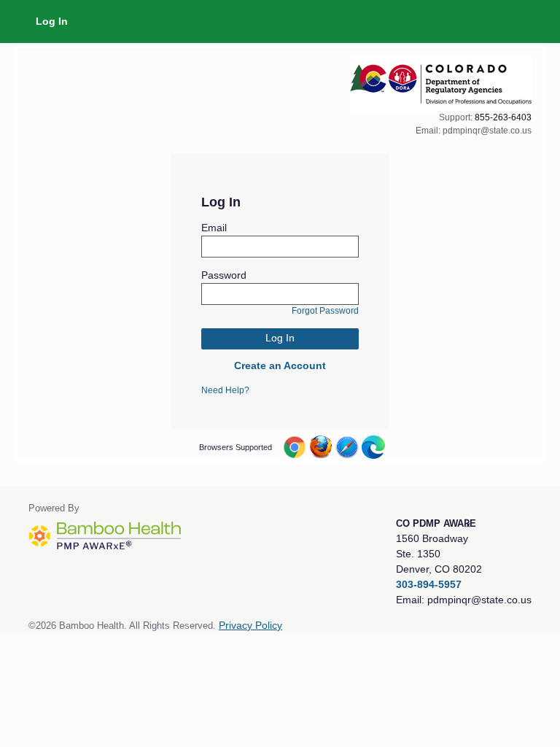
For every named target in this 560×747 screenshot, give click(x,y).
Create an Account (280, 365)
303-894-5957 (429, 584)
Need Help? (225, 390)
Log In (52, 21)
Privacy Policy (250, 625)
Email (214, 227)
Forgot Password (325, 311)
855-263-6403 (503, 117)
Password (223, 275)
